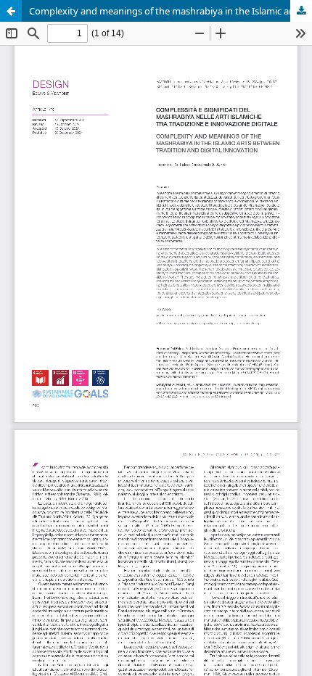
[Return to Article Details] (11, 11)
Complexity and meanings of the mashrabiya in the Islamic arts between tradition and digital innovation (170, 10)
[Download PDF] (301, 11)
